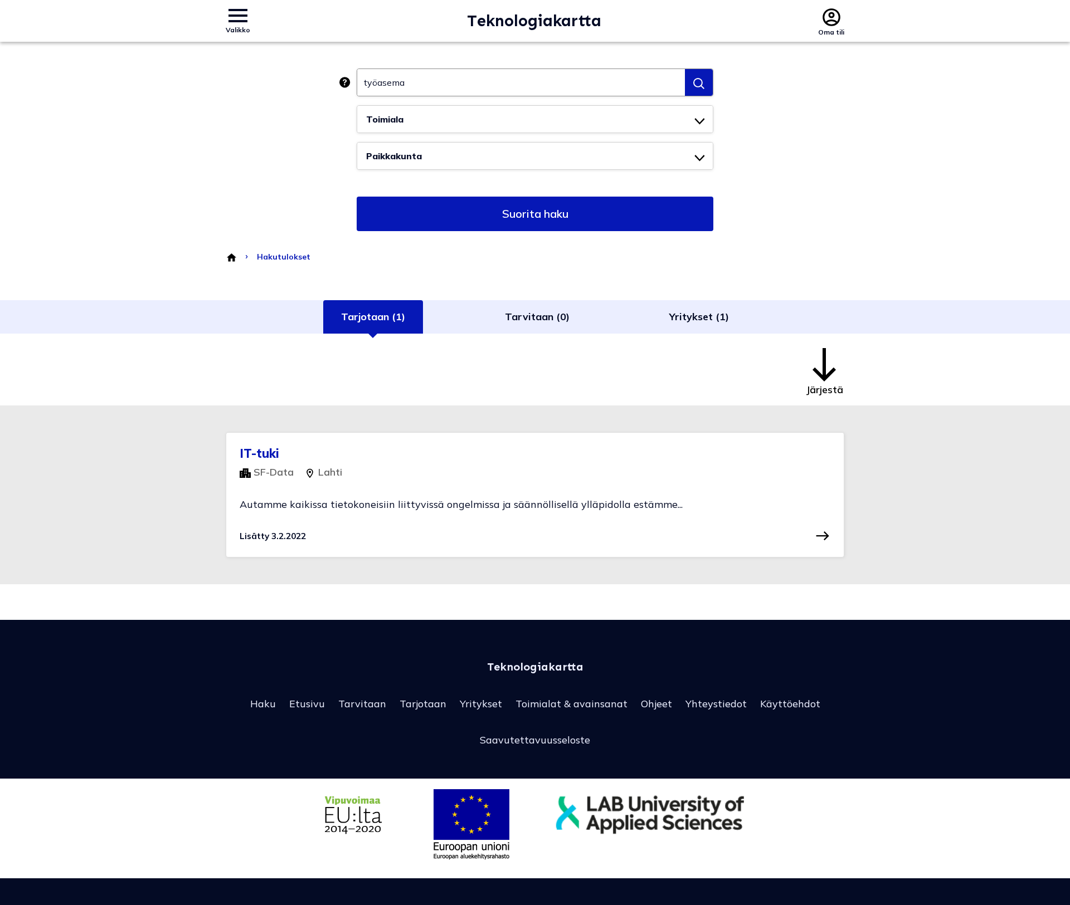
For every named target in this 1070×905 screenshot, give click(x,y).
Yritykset (481, 703)
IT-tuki (259, 453)
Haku (263, 703)
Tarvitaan (362, 703)
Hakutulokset (283, 257)
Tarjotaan (423, 703)
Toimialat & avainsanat (571, 703)
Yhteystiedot (716, 703)
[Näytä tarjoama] (822, 535)
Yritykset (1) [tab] (699, 316)
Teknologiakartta (534, 21)
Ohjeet (656, 703)
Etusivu (307, 703)
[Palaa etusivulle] (231, 257)
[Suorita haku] (699, 82)
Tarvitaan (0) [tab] (537, 316)
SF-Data (272, 472)
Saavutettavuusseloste (535, 739)
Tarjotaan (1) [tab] (373, 316)
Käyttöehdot (790, 703)
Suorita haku (535, 214)
